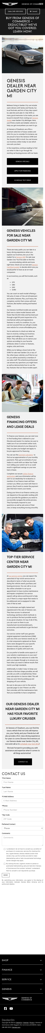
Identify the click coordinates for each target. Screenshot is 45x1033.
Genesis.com (16, 1027)
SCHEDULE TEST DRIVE (22, 180)
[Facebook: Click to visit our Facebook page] (5, 1009)
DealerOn (19, 1022)
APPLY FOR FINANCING (22, 171)
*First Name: (6, 778)
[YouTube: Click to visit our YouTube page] (11, 1009)
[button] (15, 11)
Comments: (6, 833)
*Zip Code (6, 815)
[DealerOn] (8, 1020)
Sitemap (26, 1022)
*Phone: (5, 806)
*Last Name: (6, 787)
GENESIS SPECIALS (22, 161)
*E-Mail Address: (8, 796)
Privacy (32, 1022)
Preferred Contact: (9, 824)
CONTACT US (23, 762)
